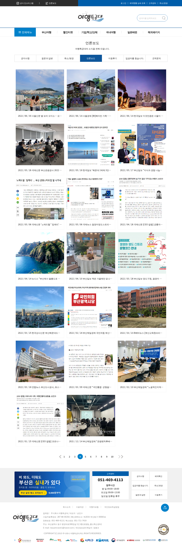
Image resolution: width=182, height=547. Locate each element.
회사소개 (66, 506)
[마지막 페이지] (122, 456)
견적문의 (156, 58)
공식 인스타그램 (26, 3)
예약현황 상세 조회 (137, 3)
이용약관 (80, 506)
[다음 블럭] (119, 456)
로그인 (123, 3)
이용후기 (112, 58)
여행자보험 (94, 506)
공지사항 (25, 58)
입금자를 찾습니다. (135, 58)
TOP (165, 508)
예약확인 (158, 476)
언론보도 (52, 3)
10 (112, 456)
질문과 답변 (47, 58)
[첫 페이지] (60, 456)
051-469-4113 (110, 480)
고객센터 (152, 3)
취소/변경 (163, 3)
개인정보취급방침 (111, 506)
